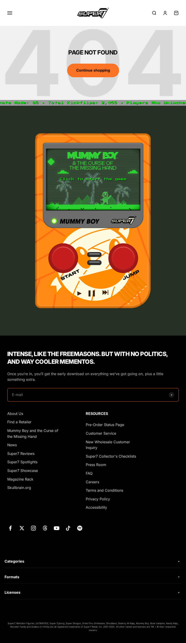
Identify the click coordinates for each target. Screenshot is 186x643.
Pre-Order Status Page (105, 424)
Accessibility (96, 507)
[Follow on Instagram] (33, 528)
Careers (92, 482)
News (12, 445)
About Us (15, 413)
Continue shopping (93, 70)
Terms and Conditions (104, 490)
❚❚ (91, 291)
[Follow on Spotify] (80, 528)
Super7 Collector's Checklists (111, 456)
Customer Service (101, 433)
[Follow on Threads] (45, 528)
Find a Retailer (19, 422)
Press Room (96, 464)
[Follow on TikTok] (68, 528)
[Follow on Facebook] (10, 528)
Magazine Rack (20, 479)
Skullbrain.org (19, 487)
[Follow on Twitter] (22, 528)
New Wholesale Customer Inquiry (108, 445)
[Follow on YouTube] (57, 528)
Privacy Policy (98, 499)
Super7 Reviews (20, 453)
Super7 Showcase (22, 470)
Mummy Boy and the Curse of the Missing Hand (32, 433)
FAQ (89, 473)
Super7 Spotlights (22, 462)
